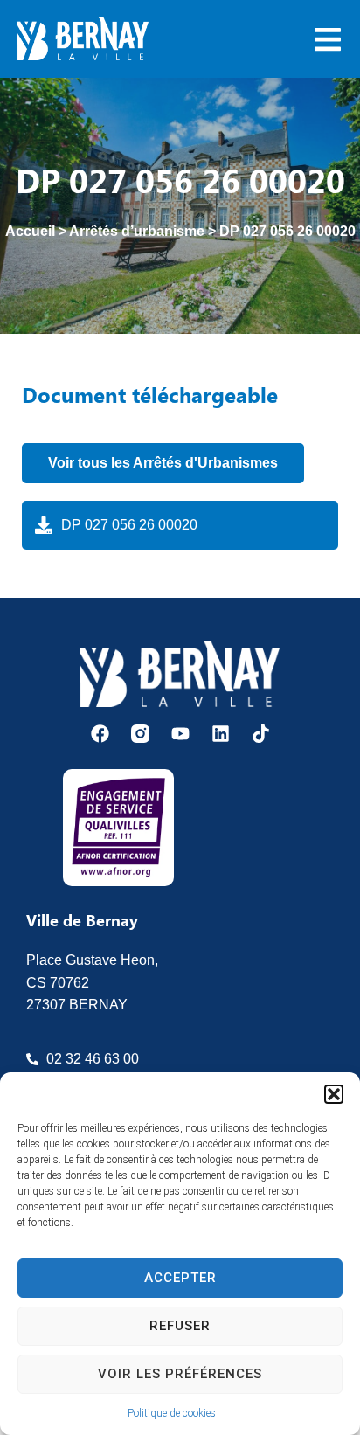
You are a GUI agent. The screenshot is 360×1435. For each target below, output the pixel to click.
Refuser (180, 1326)
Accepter (180, 1278)
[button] (334, 1094)
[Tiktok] (261, 733)
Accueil (30, 231)
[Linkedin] (220, 733)
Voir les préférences (180, 1374)
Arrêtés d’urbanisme (136, 231)
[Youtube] (180, 733)
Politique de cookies (172, 1413)
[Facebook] (100, 733)
